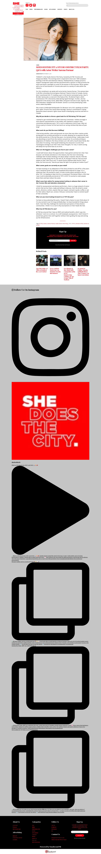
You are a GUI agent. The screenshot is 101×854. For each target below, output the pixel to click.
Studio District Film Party (61, 223)
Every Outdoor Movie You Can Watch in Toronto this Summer (55, 271)
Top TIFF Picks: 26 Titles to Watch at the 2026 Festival (42, 270)
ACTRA (41, 223)
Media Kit (15, 836)
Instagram (54, 829)
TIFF (70, 223)
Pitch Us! (15, 827)
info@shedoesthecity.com (58, 837)
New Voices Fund (16, 829)
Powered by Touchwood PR (50, 847)
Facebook (54, 827)
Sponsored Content (17, 837)
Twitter (53, 825)
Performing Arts (38, 9)
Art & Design (52, 9)
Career (37, 65)
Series (31, 9)
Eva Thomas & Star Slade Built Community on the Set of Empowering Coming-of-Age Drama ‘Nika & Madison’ (69, 274)
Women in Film (79, 223)
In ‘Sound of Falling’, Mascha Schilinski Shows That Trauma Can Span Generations (83, 272)
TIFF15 (73, 223)
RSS (52, 831)
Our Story (15, 825)
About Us (71, 9)
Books (46, 9)
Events (65, 9)
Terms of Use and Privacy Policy (59, 839)
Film (27, 9)
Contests (59, 9)
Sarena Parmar (51, 223)
